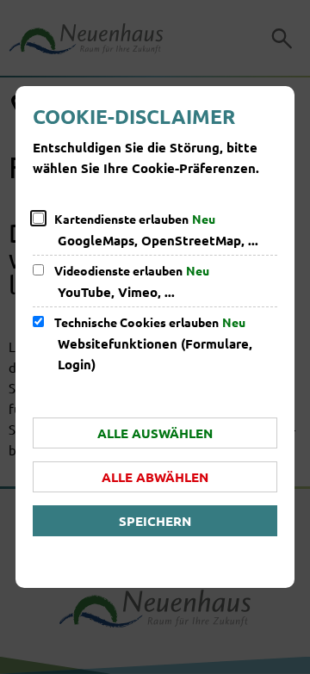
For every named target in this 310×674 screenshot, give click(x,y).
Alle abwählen (155, 476)
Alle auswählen (155, 433)
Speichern (155, 520)
